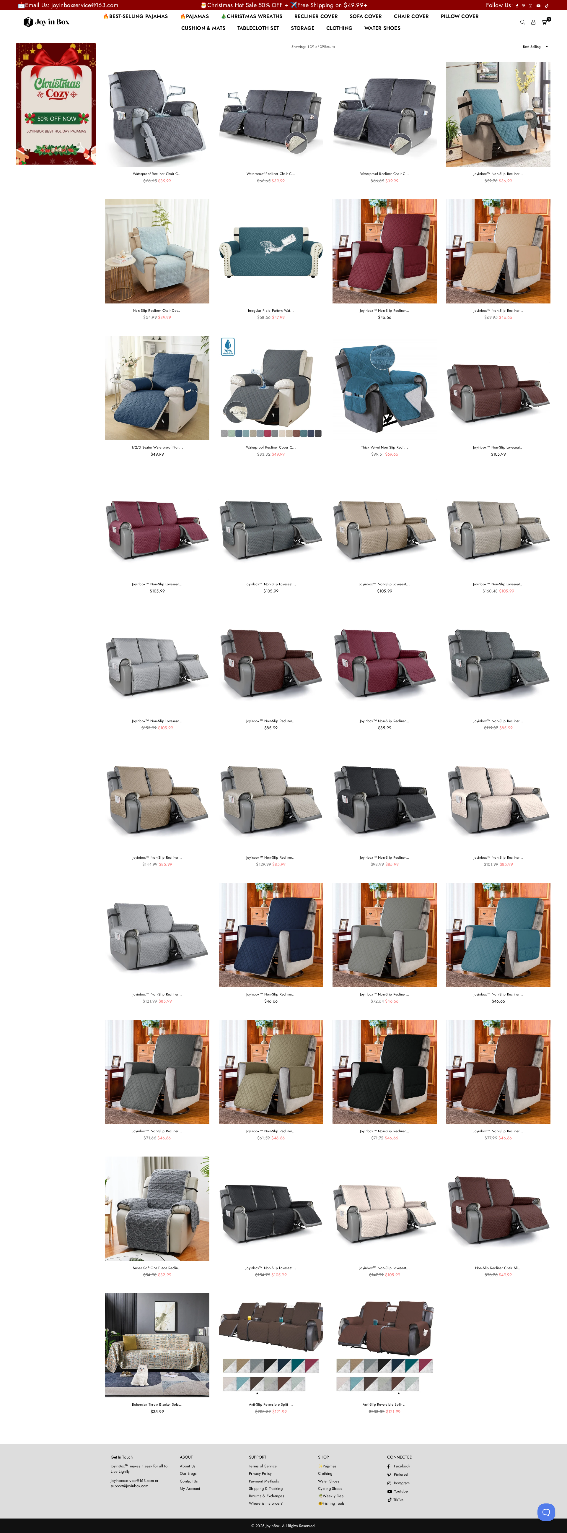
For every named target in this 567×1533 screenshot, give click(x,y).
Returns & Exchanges (266, 1496)
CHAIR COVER (411, 16)
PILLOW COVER (460, 16)
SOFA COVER (366, 16)
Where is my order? (266, 1503)
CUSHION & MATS (203, 28)
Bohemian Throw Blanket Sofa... (157, 1404)
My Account (190, 1488)
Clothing (325, 1473)
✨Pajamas (327, 1466)
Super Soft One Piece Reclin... (157, 1268)
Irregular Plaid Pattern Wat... (271, 310)
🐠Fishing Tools (331, 1503)
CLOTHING (339, 28)
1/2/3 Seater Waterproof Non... (157, 447)
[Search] (522, 22)
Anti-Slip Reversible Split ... (271, 1404)
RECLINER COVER (316, 16)
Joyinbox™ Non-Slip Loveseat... (498, 447)
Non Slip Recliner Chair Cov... (157, 310)
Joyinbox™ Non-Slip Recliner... (498, 173)
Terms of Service (263, 1466)
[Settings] (533, 22)
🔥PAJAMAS (194, 16)
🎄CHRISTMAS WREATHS (252, 16)
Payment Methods (264, 1481)
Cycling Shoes (330, 1488)
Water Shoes (328, 1481)
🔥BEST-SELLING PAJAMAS (135, 16)
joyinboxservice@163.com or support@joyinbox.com (135, 1483)
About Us (187, 1466)
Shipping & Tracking (266, 1488)
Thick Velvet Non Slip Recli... (384, 447)
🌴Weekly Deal (331, 1496)
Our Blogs (188, 1473)
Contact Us (189, 1481)
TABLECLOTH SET (258, 28)
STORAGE (303, 28)
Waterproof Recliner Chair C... (157, 173)
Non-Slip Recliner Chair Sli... (498, 1268)
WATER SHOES (382, 28)
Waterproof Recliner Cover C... (271, 447)
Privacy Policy (260, 1473)
